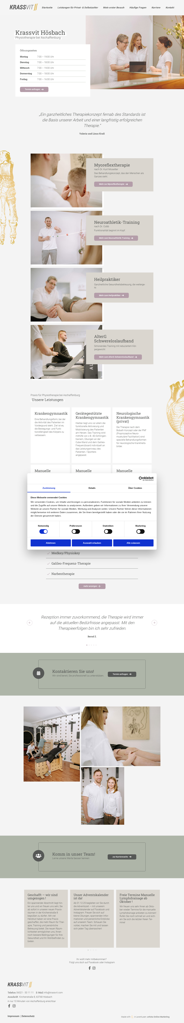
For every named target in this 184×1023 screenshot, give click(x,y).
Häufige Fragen (137, 7)
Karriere (156, 7)
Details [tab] (92, 488)
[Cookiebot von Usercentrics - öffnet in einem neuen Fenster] (141, 478)
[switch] (76, 531)
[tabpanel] (92, 124)
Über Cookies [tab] (135, 488)
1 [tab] (86, 646)
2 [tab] (89, 646)
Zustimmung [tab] (49, 488)
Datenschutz (28, 1016)
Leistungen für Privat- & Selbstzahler (77, 7)
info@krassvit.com (53, 992)
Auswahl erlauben (92, 543)
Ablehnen (50, 543)
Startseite (47, 7)
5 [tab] (96, 646)
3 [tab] (91, 646)
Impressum (13, 1016)
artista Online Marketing (158, 1017)
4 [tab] (93, 646)
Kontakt (170, 7)
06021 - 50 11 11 (25, 992)
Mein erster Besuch (113, 7)
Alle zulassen (133, 543)
